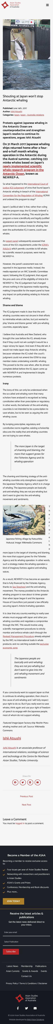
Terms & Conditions (28, 983)
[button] (15, 782)
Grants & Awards (30, 971)
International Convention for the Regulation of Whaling (25, 193)
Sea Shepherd (19, 587)
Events (44, 971)
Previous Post (26, 796)
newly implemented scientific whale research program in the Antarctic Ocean (23, 170)
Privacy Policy (12, 983)
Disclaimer (42, 983)
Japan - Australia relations (32, 115)
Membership (27, 966)
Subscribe (11, 952)
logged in (20, 823)
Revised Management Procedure (18, 636)
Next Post (26, 805)
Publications (40, 966)
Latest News (12, 966)
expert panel (12, 241)
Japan (16, 115)
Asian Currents (13, 971)
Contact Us (26, 976)
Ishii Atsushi (16, 111)
